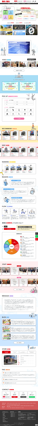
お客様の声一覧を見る (19, 70)
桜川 (7, 404)
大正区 (26, 104)
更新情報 (4, 417)
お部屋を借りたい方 (13, 413)
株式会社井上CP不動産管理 (31, 352)
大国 (17, 404)
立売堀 (19, 404)
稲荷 (12, 404)
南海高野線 (22, 405)
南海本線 (27, 405)
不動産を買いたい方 (13, 415)
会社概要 (9, 3)
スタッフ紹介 (23, 3)
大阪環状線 (24, 405)
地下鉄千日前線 (8, 405)
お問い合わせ (28, 3)
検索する (19, 118)
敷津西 (15, 404)
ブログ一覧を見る (19, 342)
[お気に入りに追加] (0, 131)
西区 (6, 104)
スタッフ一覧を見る (19, 289)
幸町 (9, 404)
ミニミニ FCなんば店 (6, 352)
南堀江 (11, 404)
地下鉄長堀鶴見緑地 (32, 405)
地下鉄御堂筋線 (14, 405)
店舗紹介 (13, 3)
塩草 (13, 404)
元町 (8, 404)
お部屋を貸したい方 (13, 414)
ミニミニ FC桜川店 (15, 352)
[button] (2, 64)
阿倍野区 (17, 104)
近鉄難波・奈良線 (8, 406)
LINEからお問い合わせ (5, 418)
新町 (16, 404)
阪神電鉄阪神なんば (19, 405)
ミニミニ (23, 352)
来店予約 (4, 419)
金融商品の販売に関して (5, 421)
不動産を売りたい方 (13, 416)
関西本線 (29, 405)
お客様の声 (18, 3)
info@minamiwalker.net (23, 361)
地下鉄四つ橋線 (11, 405)
